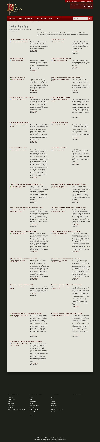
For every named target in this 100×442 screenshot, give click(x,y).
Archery (43, 18)
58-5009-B (76, 116)
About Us (53, 397)
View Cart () (74, 1)
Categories (12, 18)
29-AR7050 (35, 278)
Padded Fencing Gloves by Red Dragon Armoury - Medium (68, 184)
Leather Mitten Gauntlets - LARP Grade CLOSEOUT (66, 77)
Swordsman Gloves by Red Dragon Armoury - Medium (26, 313)
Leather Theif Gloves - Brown (18, 148)
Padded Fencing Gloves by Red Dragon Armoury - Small (26, 207)
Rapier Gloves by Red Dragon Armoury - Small (23, 258)
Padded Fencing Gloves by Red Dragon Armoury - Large (26, 184)
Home (11, 21)
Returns (31, 399)
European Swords (29, 18)
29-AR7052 (34, 251)
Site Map (53, 401)
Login (68, 1)
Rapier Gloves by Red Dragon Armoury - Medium (65, 231)
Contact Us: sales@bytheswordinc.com (50, 440)
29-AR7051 (76, 251)
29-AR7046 (35, 224)
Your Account (11, 403)
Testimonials (32, 411)
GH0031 (34, 293)
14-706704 (76, 138)
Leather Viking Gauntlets (59, 148)
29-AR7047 (76, 201)
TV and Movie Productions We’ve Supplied (17, 409)
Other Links (53, 411)
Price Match (32, 407)
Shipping (31, 397)
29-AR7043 (34, 335)
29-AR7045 (35, 363)
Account (58, 18)
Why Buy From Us (12, 407)
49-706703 (34, 111)
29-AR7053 (76, 278)
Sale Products (54, 405)
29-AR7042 (76, 335)
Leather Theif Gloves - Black (59, 122)
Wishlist (9, 401)
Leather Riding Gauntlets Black (60, 97)
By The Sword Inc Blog (34, 409)
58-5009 (34, 141)
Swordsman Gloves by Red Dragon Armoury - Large (66, 285)
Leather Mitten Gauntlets (17, 77)
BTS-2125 (76, 67)
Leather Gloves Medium (17, 58)
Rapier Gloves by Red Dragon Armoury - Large (23, 231)
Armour (51, 18)
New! (38, 18)
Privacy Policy (33, 401)
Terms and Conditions (34, 405)
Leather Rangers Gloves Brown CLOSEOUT (23, 97)
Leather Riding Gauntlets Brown (19, 122)
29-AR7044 (76, 306)
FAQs (52, 399)
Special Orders (11, 405)
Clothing (20, 18)
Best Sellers (53, 403)
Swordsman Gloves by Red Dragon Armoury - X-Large (26, 341)
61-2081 (76, 163)
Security (31, 403)
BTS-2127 (34, 50)
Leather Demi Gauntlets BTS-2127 (20, 39)
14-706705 (34, 177)
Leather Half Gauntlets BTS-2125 (61, 58)
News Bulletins (54, 407)
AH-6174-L (76, 51)
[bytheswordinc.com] (21, 8)
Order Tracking (11, 399)
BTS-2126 (34, 90)
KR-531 (75, 90)
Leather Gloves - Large (58, 39)
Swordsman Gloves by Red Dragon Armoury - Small (66, 313)
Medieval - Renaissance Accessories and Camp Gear (24, 21)
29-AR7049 (76, 224)
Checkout (89, 1)
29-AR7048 (35, 201)
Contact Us (10, 397)
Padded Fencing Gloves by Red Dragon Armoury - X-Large (68, 207)
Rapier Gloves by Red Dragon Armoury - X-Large (65, 258)
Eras (31, 413)
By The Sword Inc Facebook (57, 409)
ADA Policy (32, 415)
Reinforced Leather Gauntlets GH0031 (21, 285)
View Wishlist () (82, 1)
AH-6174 (34, 70)
